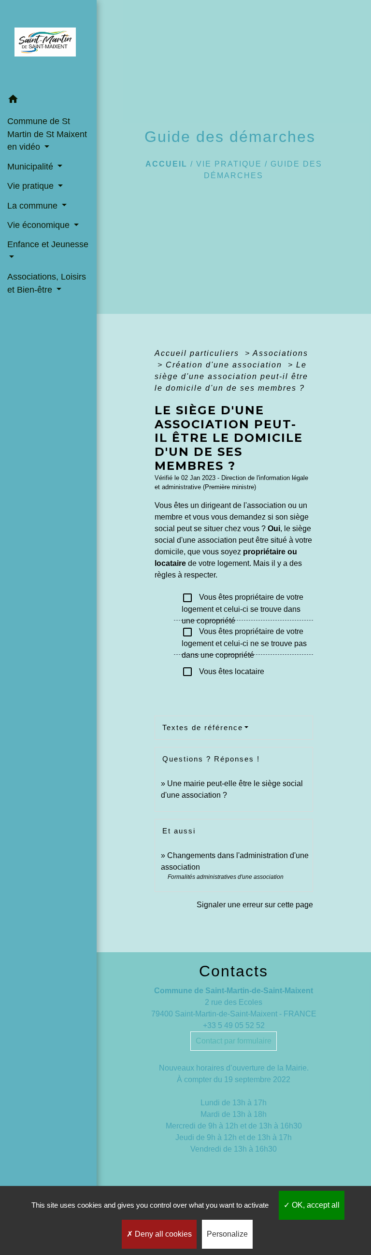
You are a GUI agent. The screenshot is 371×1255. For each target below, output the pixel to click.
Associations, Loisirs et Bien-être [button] (46, 283)
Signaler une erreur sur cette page (255, 905)
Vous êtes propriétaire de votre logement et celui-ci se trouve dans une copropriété (242, 603)
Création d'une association (225, 365)
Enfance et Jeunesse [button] (47, 244)
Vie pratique (229, 164)
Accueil (166, 164)
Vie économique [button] (39, 225)
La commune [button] (33, 206)
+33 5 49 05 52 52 (234, 1025)
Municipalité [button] (31, 166)
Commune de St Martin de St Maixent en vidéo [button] (47, 134)
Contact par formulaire (233, 1041)
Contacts (233, 971)
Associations (280, 353)
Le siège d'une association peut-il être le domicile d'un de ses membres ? (231, 376)
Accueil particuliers (198, 353)
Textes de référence (202, 727)
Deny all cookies (162, 1234)
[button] (48, 101)
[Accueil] (48, 45)
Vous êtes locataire (223, 671)
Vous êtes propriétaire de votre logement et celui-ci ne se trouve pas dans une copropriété (244, 637)
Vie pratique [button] (31, 186)
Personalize (227, 1234)
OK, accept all (315, 1205)
